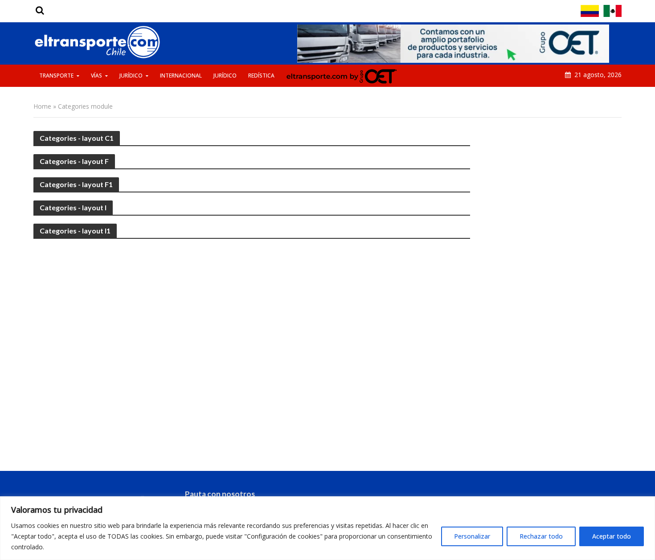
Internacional (181, 75)
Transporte (56, 75)
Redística (261, 75)
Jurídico (131, 75)
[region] (327, 528)
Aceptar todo (611, 536)
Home (42, 106)
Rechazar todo (541, 536)
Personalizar (472, 536)
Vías (96, 75)
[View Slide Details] (453, 44)
